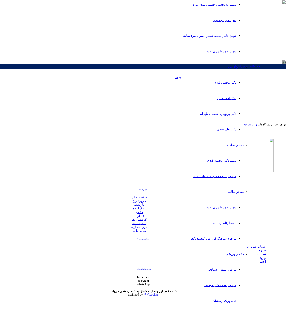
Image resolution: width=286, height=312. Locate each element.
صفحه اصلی (139, 197)
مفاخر (139, 212)
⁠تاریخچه (139, 204)
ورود (263, 257)
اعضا (262, 261)
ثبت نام (261, 254)
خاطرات (139, 215)
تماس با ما (139, 230)
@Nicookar (151, 294)
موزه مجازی (139, 227)
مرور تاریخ (139, 201)
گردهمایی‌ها (139, 219)
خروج (262, 250)
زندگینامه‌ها (139, 208)
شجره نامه (139, 223)
